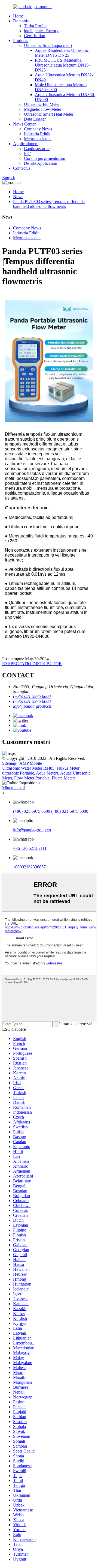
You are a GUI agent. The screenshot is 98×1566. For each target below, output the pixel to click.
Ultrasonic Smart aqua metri (48, 45)
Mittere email (13, 787)
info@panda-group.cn (32, 829)
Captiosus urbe (37, 148)
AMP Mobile (30, 763)
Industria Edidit (37, 134)
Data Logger (35, 119)
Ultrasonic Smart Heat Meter (48, 114)
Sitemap (9, 763)
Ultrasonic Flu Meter (42, 104)
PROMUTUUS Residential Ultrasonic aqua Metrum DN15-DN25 (62, 65)
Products (20, 40)
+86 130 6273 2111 (30, 848)
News (18, 196)
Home (18, 16)
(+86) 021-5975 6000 (69, 811)
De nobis (21, 21)
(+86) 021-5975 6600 (31, 811)
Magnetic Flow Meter (42, 109)
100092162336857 (29, 867)
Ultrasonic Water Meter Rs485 (28, 768)
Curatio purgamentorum (44, 158)
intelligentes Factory (41, 30)
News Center (24, 124)
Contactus (21, 168)
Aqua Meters (47, 773)
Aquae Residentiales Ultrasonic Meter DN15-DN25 (62, 53)
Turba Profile (35, 25)
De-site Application (40, 163)
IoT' (27, 153)
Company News (38, 129)
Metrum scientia (37, 138)
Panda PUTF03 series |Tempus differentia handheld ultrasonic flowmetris (49, 204)
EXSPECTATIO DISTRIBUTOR (32, 663)
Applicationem (25, 143)
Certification (34, 35)
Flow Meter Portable (32, 778)
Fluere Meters (63, 778)
